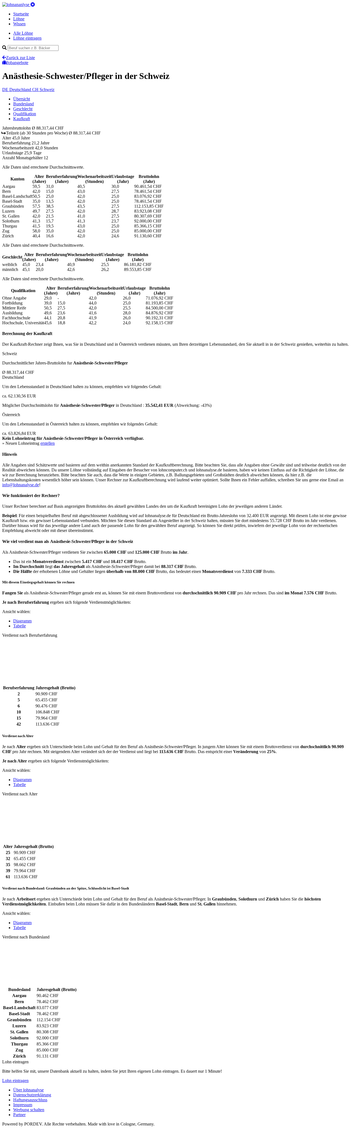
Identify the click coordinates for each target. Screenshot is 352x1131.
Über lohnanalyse (28, 1090)
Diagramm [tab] (22, 621)
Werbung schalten (28, 1109)
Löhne (18, 19)
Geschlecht (22, 108)
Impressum (22, 1104)
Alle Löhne (23, 33)
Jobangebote (17, 62)
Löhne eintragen (27, 38)
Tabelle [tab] (19, 626)
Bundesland (23, 103)
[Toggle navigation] (33, 4)
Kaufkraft (21, 118)
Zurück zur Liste (20, 57)
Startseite (21, 14)
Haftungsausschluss (30, 1099)
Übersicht (21, 99)
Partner (19, 1114)
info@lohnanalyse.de (20, 484)
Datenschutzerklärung (32, 1094)
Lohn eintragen (15, 1080)
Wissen (19, 23)
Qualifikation (24, 113)
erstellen (47, 443)
